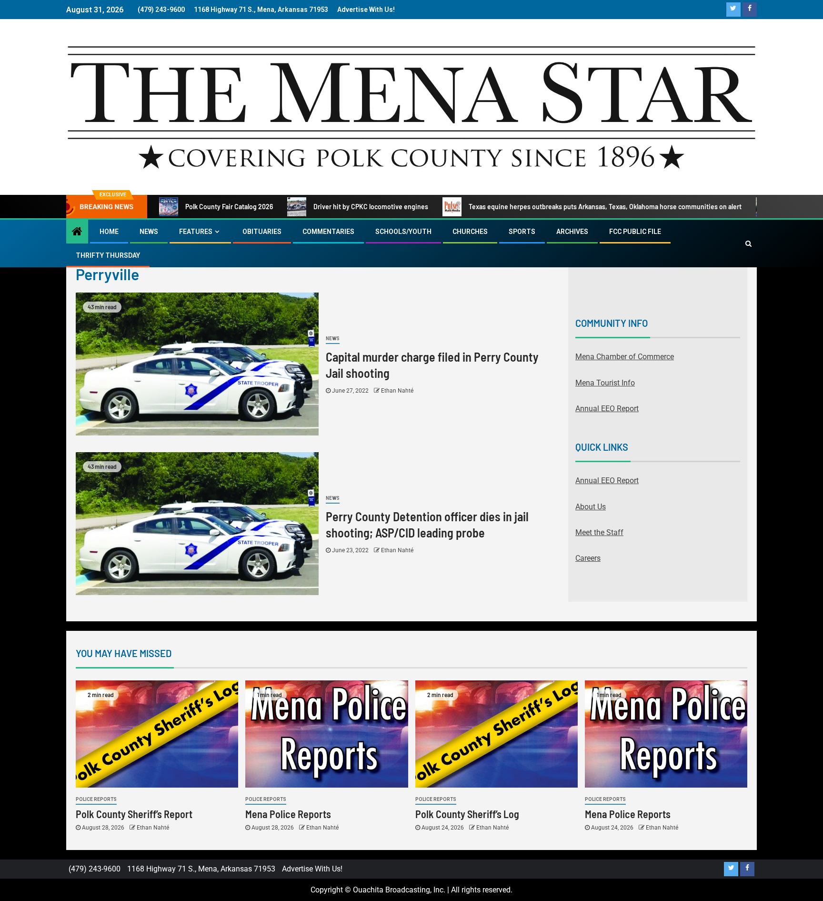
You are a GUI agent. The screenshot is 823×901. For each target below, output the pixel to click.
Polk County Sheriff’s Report (134, 814)
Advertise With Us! (366, 9)
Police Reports (96, 799)
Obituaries (261, 231)
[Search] (748, 243)
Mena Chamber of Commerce (624, 356)
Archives (572, 231)
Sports (522, 231)
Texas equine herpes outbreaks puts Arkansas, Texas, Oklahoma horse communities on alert (605, 206)
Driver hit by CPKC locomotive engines (370, 206)
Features (195, 231)
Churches (470, 231)
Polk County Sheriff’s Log (467, 814)
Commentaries (328, 231)
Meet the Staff (599, 532)
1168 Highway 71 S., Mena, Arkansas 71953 (261, 9)
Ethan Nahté (397, 390)
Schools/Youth (403, 231)
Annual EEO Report (607, 408)
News (149, 231)
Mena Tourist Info (605, 382)
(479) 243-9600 (161, 9)
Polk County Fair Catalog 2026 (229, 206)
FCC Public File (635, 231)
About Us (590, 506)
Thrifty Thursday (108, 255)
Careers (588, 558)
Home (109, 231)
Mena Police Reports (288, 814)
